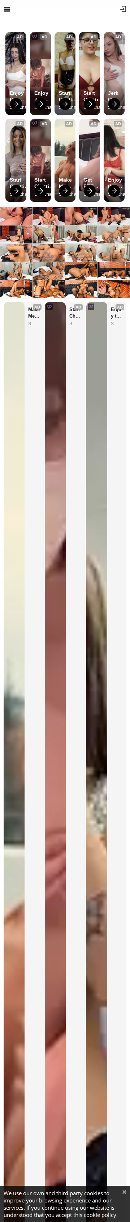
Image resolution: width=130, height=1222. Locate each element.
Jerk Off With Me (113, 96)
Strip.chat (34, 323)
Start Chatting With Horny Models (69, 96)
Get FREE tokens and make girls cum (91, 183)
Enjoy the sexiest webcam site (20, 96)
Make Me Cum (65, 183)
